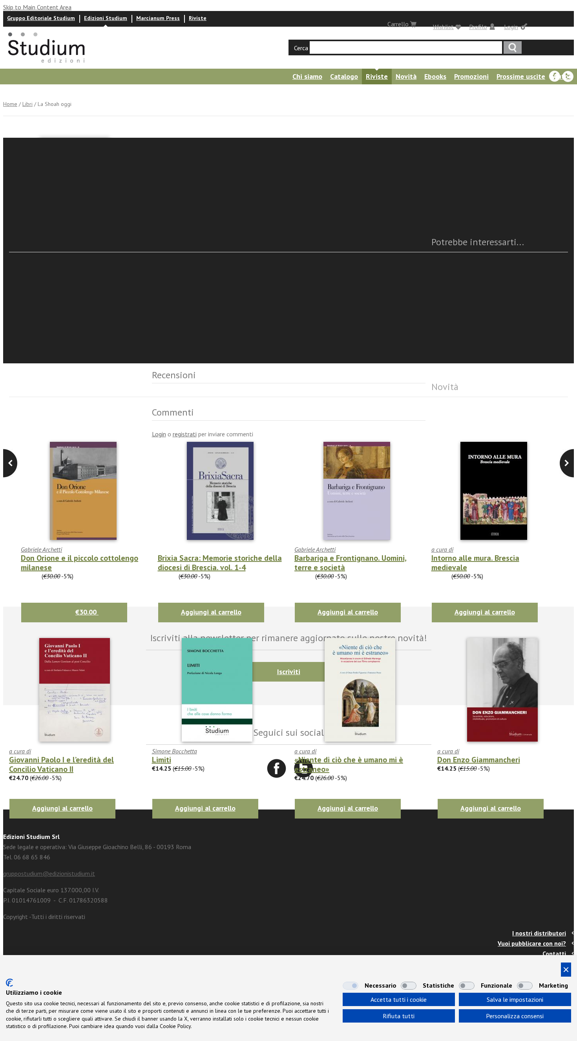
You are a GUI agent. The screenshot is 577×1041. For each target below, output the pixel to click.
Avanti (10, 463)
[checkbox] (350, 986)
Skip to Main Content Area (37, 7)
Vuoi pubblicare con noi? (532, 943)
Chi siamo (307, 76)
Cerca (301, 48)
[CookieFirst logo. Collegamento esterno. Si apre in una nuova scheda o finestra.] (9, 983)
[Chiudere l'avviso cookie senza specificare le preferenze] (566, 970)
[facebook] (555, 76)
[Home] (47, 65)
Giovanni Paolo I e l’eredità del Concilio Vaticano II (61, 764)
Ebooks (435, 76)
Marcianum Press (158, 18)
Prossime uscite (521, 76)
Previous (567, 463)
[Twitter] (568, 76)
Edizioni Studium (105, 18)
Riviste (197, 18)
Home (10, 104)
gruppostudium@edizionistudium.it (49, 873)
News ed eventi (25, 92)
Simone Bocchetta (174, 751)
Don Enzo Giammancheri (478, 760)
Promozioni (471, 76)
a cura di (20, 751)
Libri (27, 104)
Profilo (478, 27)
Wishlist (443, 27)
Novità (406, 76)
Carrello (398, 24)
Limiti (161, 760)
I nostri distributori (539, 933)
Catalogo (344, 76)
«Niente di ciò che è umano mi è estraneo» (348, 764)
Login (511, 27)
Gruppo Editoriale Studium (41, 18)
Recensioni (75, 92)
